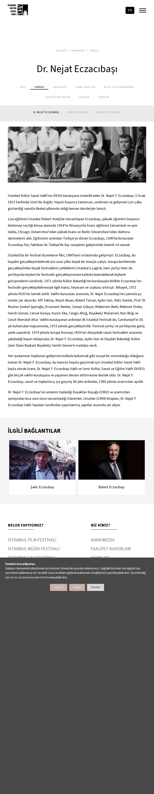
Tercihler (95, 587)
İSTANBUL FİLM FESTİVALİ (32, 540)
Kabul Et (58, 587)
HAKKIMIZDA (103, 540)
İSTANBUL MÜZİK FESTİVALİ (34, 549)
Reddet (77, 587)
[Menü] (142, 10)
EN (130, 10)
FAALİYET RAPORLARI (111, 549)
